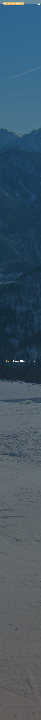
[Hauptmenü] (38, 4)
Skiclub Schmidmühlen (12, 3)
